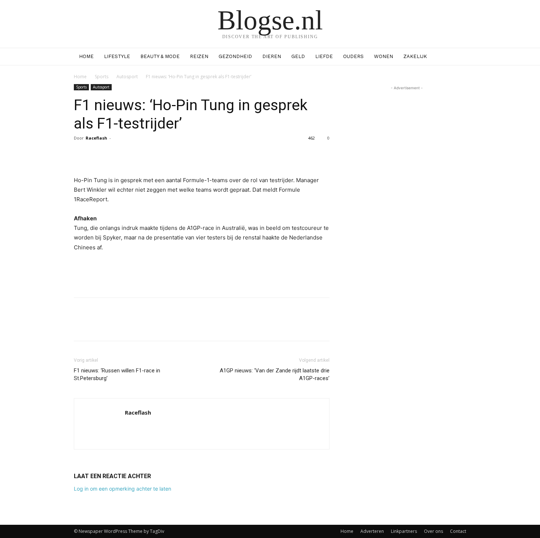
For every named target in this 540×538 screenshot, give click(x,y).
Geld (298, 56)
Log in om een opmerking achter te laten (122, 488)
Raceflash (96, 138)
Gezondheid (235, 56)
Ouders (353, 56)
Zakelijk (415, 56)
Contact (458, 531)
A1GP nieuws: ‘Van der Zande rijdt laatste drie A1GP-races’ (275, 374)
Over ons (433, 531)
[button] (457, 57)
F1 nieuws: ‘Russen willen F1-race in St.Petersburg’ (117, 374)
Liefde (324, 56)
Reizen (199, 56)
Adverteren (372, 531)
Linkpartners (404, 531)
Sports (101, 76)
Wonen (383, 56)
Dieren (271, 56)
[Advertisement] (202, 273)
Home (86, 56)
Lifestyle (117, 56)
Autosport (127, 76)
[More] (265, 154)
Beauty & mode (160, 56)
